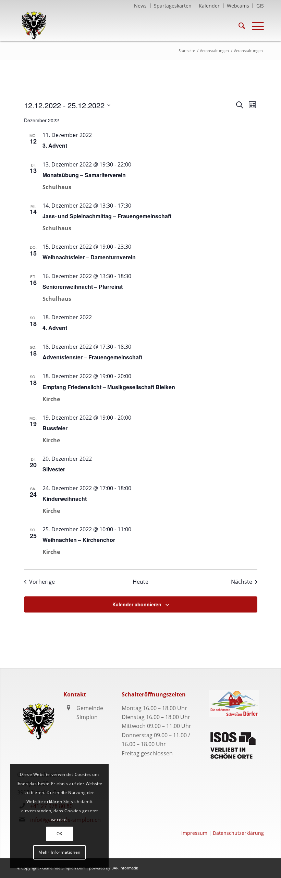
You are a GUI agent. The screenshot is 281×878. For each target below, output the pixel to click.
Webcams (238, 5)
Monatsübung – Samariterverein (84, 175)
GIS (260, 5)
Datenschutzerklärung (238, 833)
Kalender (209, 5)
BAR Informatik (124, 867)
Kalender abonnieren (136, 604)
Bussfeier (55, 428)
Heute (140, 581)
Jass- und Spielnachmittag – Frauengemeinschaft (106, 216)
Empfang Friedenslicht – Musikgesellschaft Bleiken (108, 387)
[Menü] (254, 25)
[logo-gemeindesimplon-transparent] (33, 25)
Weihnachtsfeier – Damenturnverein (89, 257)
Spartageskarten (173, 5)
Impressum (194, 833)
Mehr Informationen (59, 852)
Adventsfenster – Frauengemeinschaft (92, 357)
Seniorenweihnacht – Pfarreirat (82, 286)
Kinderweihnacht (64, 499)
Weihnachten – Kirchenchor (78, 540)
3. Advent (54, 145)
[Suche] (238, 25)
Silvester (53, 469)
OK (59, 834)
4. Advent (54, 328)
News (140, 5)
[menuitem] (140, 5)
